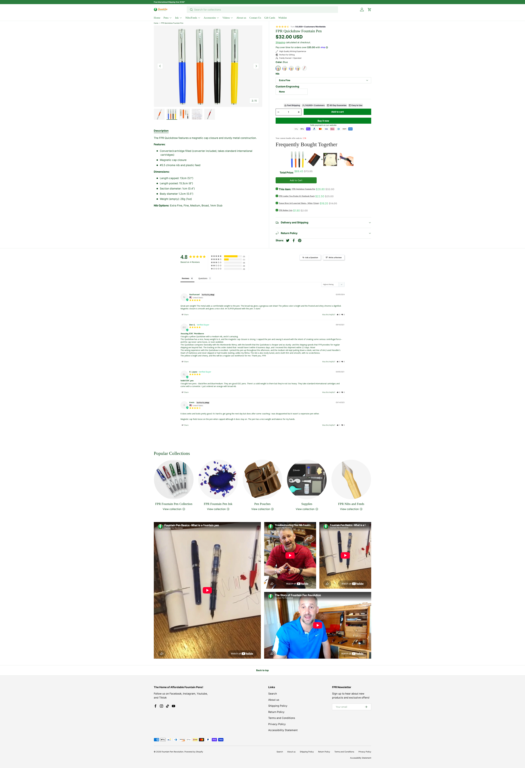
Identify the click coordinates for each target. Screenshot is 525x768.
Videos (226, 17)
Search (272, 693)
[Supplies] (307, 479)
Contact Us (255, 17)
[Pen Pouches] (262, 479)
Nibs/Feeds (191, 17)
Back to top (262, 670)
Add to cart (337, 111)
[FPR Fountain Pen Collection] (174, 479)
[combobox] (262, 9)
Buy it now (323, 120)
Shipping (280, 42)
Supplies (306, 503)
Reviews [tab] (185, 278)
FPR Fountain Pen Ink (218, 503)
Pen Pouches (262, 503)
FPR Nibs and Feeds (351, 503)
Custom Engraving (287, 86)
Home (157, 17)
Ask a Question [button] (311, 257)
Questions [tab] (202, 278)
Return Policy (276, 712)
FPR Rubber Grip (285, 210)
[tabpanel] (208, 172)
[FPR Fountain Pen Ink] (218, 479)
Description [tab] (161, 130)
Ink (177, 17)
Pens (166, 17)
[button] (338, 314)
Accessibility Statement (283, 730)
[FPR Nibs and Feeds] (351, 479)
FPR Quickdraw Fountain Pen (172, 23)
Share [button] (186, 314)
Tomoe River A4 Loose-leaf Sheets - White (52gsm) (299, 203)
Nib (277, 73)
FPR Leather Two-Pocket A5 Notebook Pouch (297, 196)
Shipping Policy (277, 705)
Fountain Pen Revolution (172, 751)
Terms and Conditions (281, 718)
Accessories (210, 17)
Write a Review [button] (335, 257)
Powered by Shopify (193, 751)
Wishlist (282, 17)
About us (241, 17)
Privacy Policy (277, 724)
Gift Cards (269, 17)
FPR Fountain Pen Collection (173, 503)
